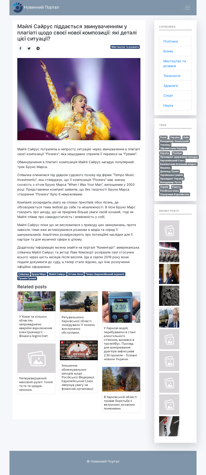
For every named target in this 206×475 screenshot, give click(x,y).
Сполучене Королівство (174, 194)
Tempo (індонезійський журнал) (104, 274)
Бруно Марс (39, 274)
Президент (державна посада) (179, 156)
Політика (170, 41)
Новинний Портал (41, 7)
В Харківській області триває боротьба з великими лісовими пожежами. (120, 402)
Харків (164, 186)
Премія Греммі (27, 278)
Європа (164, 153)
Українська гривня (171, 174)
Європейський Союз (172, 160)
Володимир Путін (170, 182)
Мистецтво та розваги (125, 46)
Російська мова (169, 190)
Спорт (168, 95)
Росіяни (177, 153)
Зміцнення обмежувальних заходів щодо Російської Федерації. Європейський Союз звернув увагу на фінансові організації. (78, 376)
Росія (163, 137)
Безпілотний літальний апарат (178, 164)
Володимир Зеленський (174, 141)
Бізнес (168, 51)
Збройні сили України (173, 148)
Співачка (23, 274)
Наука (168, 105)
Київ (186, 137)
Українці (165, 144)
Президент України (171, 178)
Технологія (171, 76)
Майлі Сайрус (57, 274)
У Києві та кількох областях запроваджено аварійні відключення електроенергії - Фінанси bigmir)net (35, 326)
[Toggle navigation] (187, 8)
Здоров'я (170, 86)
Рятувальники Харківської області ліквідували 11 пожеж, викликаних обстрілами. (78, 324)
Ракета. (176, 186)
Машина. (165, 167)
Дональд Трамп (169, 171)
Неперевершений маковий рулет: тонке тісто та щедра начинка (36, 384)
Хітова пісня (75, 274)
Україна (175, 137)
